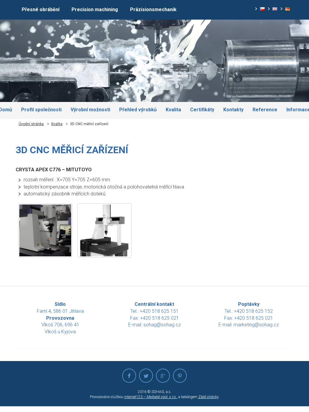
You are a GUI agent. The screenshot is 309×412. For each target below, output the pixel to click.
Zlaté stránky (208, 397)
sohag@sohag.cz (162, 325)
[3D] (45, 230)
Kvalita (56, 124)
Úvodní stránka (31, 124)
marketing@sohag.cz (256, 325)
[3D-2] (104, 230)
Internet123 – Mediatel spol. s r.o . (150, 397)
